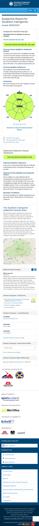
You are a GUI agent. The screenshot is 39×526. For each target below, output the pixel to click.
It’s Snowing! (7, 333)
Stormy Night (7, 326)
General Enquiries (10, 458)
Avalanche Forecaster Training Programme (15, 482)
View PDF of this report (12, 138)
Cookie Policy (7, 500)
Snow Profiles (7, 475)
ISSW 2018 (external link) (10, 493)
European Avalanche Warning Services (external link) (18, 489)
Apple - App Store (10, 445)
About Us (5, 478)
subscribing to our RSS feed (23, 362)
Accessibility (6, 497)
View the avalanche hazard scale (13, 39)
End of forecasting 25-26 (10, 318)
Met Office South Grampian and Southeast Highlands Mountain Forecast (17, 300)
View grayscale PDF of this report (15, 140)
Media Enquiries (9, 462)
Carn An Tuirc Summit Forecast (14, 303)
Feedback (26, 524)
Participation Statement (9, 486)
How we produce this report (11, 142)
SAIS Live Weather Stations (12, 305)
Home (19, 4)
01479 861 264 (9, 454)
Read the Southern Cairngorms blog (13, 338)
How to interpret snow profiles (11, 352)
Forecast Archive (9, 307)
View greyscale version (19, 124)
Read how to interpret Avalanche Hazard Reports (19, 128)
